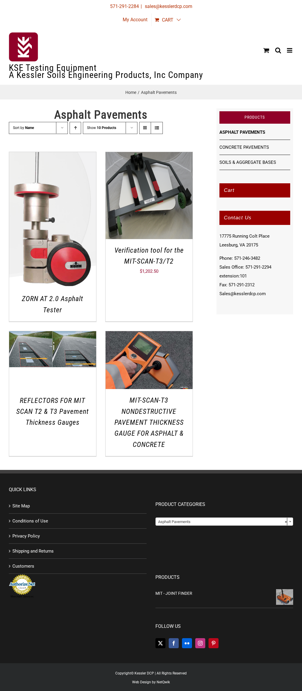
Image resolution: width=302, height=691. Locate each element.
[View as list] (157, 128)
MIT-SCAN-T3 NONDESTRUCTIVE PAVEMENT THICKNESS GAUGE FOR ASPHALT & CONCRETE (149, 422)
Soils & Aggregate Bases (247, 162)
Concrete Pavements (244, 147)
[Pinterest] (214, 643)
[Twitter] (160, 643)
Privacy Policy (26, 536)
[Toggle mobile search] (278, 50)
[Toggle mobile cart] (266, 50)
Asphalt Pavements (242, 132)
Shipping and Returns (33, 551)
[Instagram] (200, 643)
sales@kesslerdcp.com (168, 6)
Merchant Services (22, 596)
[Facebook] (174, 643)
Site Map (21, 506)
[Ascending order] (75, 128)
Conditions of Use (30, 521)
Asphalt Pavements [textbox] (222, 522)
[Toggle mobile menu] (290, 50)
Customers (23, 566)
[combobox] (224, 521)
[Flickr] (187, 643)
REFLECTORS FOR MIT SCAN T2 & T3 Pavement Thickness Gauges (52, 411)
